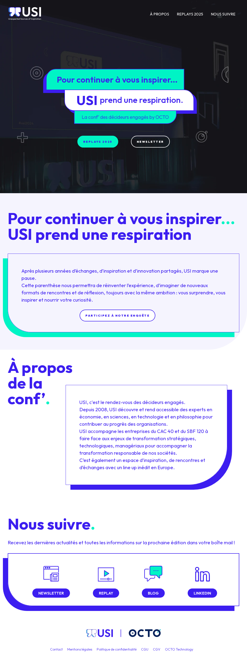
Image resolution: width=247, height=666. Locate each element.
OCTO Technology (179, 649)
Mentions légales (80, 649)
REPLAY (106, 593)
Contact (56, 649)
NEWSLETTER (150, 141)
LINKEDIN (202, 593)
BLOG (153, 593)
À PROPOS (159, 14)
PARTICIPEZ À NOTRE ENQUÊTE (117, 315)
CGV (157, 649)
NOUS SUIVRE (223, 14)
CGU (145, 649)
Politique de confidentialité (117, 649)
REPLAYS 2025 (190, 14)
